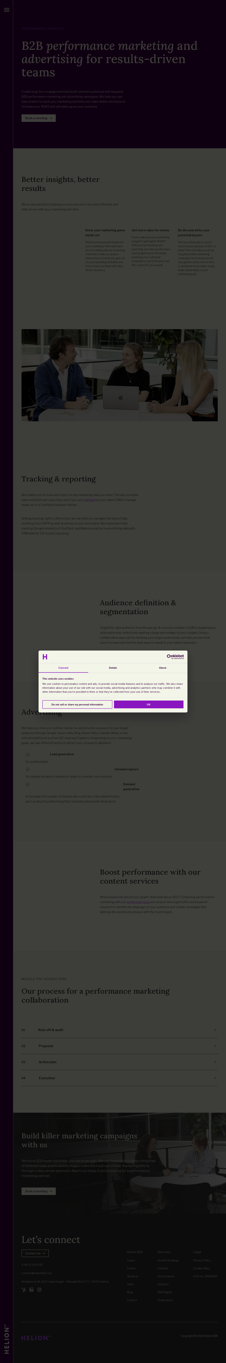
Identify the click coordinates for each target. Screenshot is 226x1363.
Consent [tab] (63, 667)
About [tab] (162, 667)
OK (149, 704)
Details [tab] (113, 667)
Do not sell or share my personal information (77, 704)
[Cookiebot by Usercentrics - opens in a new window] (169, 656)
